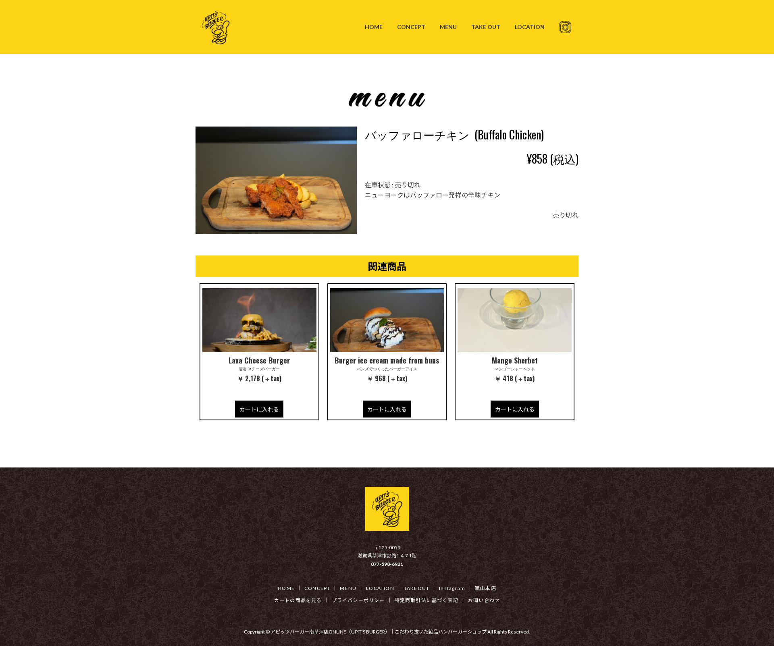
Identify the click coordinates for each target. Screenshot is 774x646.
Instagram (452, 588)
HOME (286, 588)
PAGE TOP (749, 619)
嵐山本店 (485, 588)
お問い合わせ (484, 600)
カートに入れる (259, 409)
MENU (348, 588)
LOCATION (380, 588)
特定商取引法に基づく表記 (426, 600)
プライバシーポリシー (358, 600)
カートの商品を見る (298, 600)
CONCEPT (317, 588)
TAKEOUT (416, 588)
